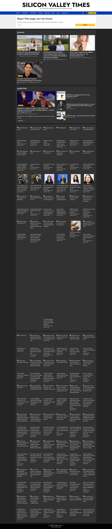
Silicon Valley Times (56, 5)
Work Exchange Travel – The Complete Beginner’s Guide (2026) (76, 511)
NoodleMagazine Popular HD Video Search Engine (61, 142)
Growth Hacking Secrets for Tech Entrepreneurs (61, 236)
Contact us (65, 13)
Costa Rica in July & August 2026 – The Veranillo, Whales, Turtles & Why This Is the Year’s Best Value (35, 430)
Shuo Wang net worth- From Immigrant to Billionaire (49, 187)
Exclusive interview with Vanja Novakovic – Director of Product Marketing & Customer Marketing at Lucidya (80, 106)
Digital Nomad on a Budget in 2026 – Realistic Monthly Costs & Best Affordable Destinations (49, 486)
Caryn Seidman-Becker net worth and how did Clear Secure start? (62, 187)
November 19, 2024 (34, 82)
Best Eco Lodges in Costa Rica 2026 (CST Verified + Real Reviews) (88, 376)
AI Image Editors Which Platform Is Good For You (36, 210)
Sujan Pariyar (22, 56)
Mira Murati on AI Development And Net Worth (75, 187)
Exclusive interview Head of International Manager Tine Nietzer (29, 79)
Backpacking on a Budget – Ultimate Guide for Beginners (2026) (62, 512)
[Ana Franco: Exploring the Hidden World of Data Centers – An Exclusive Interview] (82, 43)
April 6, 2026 (70, 117)
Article (18, 13)
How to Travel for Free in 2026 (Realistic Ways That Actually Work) (88, 511)
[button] (86, 13)
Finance (41, 13)
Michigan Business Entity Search (74, 141)
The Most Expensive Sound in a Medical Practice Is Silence (22, 166)
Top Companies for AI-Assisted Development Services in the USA (22, 187)
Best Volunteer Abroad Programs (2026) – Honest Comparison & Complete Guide (36, 512)
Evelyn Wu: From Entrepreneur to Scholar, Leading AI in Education (28, 53)
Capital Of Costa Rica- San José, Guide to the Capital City (62, 350)
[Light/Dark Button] (83, 13)
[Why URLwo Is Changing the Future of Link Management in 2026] (61, 95)
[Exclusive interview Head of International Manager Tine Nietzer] (29, 69)
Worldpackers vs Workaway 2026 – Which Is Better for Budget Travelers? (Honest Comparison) (22, 513)
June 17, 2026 (32, 113)
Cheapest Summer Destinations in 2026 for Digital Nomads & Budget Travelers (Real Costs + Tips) (62, 457)
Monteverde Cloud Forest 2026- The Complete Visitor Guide (23, 400)
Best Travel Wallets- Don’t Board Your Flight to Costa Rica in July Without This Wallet (36, 376)
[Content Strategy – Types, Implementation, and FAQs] (61, 115)
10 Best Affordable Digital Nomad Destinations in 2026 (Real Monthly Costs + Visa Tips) (22, 486)
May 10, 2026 (70, 108)
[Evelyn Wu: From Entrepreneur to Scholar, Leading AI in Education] (29, 43)
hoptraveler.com (21, 348)
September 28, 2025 (31, 56)
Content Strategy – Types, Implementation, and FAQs (80, 115)
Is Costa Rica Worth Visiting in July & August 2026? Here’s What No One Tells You (49, 376)
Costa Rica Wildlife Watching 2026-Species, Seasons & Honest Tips (36, 400)
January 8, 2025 (59, 59)
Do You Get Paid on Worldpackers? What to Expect (89, 350)
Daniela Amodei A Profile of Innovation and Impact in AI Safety (89, 187)
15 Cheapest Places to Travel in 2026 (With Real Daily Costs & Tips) (62, 484)
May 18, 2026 (70, 98)
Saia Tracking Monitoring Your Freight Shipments (61, 210)
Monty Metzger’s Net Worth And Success (35, 141)
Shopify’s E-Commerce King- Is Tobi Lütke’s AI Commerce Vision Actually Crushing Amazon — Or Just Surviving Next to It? (35, 110)
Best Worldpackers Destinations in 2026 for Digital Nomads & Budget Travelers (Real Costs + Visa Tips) (89, 457)
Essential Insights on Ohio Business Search (88, 141)
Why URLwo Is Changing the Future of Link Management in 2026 (78, 95)
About (58, 13)
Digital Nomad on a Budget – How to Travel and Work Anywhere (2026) (49, 512)
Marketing (47, 13)
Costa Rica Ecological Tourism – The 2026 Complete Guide (62, 400)
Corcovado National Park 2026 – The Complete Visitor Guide (49, 400)
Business (25, 13)
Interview (20, 49)
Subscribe (93, 13)
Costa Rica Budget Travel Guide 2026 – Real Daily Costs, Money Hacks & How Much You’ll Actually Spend (23, 430)
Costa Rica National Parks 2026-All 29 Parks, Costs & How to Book (75, 376)
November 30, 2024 (86, 57)
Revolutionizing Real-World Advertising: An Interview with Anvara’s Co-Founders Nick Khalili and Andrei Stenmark (55, 54)
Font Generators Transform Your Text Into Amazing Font (48, 210)
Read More (20, 120)
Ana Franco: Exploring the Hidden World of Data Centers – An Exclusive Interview (81, 54)
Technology (33, 13)
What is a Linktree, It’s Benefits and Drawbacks (62, 166)
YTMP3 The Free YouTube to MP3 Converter (74, 210)
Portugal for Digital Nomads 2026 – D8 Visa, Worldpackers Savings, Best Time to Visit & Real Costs (89, 430)
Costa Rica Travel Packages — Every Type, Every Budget (75, 350)
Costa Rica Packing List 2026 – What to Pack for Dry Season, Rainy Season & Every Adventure (76, 430)
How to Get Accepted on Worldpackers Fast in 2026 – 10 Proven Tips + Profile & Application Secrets (89, 486)
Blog (53, 13)
